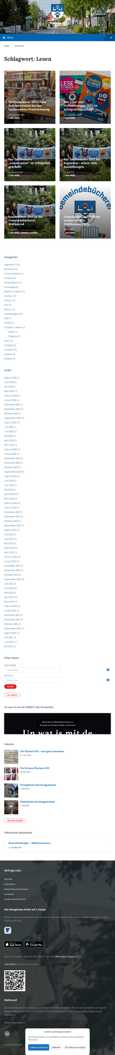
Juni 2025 (9, 431)
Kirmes (7, 300)
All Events (12, 695)
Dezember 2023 (12, 512)
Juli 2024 (8, 480)
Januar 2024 (10, 507)
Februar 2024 (10, 503)
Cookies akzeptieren (39, 1047)
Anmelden (9, 894)
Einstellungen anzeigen (75, 1047)
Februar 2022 (10, 606)
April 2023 (9, 547)
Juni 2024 (9, 485)
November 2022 (12, 570)
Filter (10, 686)
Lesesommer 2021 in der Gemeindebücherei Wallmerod (25, 220)
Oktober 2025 (11, 413)
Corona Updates (12, 273)
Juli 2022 (8, 583)
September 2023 (12, 525)
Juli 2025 (8, 426)
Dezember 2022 (12, 565)
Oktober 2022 (11, 574)
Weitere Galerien (15, 820)
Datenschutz (33, 1039)
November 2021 (12, 619)
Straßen (8, 345)
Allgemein (9, 264)
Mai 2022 (8, 592)
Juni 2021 (9, 641)
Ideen (11, 331)
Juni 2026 (9, 382)
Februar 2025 (10, 449)
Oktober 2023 (11, 521)
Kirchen (8, 296)
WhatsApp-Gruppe (64, 956)
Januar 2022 (10, 610)
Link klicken (10, 964)
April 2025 (9, 440)
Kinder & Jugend (29, 232)
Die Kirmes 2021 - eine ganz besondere (42, 751)
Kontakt (8, 879)
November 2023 (12, 516)
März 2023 (9, 552)
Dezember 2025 (12, 404)
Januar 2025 (10, 453)
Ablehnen (56, 1047)
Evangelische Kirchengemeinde (38, 784)
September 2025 (12, 418)
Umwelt (8, 349)
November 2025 (12, 409)
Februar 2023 (10, 556)
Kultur (7, 309)
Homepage (9, 287)
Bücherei (15, 118)
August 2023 (10, 529)
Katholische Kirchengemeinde (37, 801)
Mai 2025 (8, 435)
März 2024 (9, 498)
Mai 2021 (8, 646)
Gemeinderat (11, 282)
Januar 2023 (10, 561)
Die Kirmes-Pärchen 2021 (34, 768)
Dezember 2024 (12, 458)
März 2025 (9, 444)
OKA (6, 318)
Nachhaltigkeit (11, 313)
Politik (7, 322)
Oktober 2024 (11, 467)
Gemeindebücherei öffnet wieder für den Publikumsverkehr (82, 220)
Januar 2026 (10, 400)
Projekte (12, 336)
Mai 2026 (8, 386)
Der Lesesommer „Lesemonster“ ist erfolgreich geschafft (29, 163)
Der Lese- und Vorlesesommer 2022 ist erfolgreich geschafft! (81, 105)
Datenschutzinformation (16, 889)
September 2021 (12, 628)
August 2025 (10, 422)
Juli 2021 (8, 637)
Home (6, 46)
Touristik (16, 847)
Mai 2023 (8, 543)
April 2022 (9, 597)
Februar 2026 (10, 395)
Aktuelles (19, 46)
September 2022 (12, 579)
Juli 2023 (8, 534)
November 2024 (12, 462)
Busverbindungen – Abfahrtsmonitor (30, 843)
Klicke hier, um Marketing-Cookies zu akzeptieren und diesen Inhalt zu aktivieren (58, 723)
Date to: (8, 675)
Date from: (10, 665)
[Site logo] (57, 18)
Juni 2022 (9, 588)
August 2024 (10, 476)
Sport (7, 340)
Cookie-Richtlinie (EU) (15, 899)
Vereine (8, 354)
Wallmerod (57, 23)
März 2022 (9, 601)
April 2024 (9, 494)
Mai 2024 (8, 489)
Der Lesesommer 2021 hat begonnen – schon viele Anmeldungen (82, 163)
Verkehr (8, 358)
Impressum (9, 884)
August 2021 (10, 632)
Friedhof (8, 278)
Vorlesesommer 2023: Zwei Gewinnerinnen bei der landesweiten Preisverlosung (29, 105)
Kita (6, 304)
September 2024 (12, 471)
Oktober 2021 (11, 624)
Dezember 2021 (12, 615)
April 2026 (9, 391)
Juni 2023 (9, 538)
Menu (10, 37)
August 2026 (10, 377)
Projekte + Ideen (12, 327)
